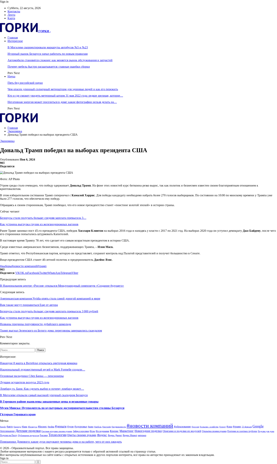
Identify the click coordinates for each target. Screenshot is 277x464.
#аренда (17, 427)
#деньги (61, 426)
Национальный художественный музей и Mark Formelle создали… (42, 369)
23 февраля (247, 427)
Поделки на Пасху (8, 435)
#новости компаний (24, 266)
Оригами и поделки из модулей (182, 431)
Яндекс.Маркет (130, 435)
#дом (70, 426)
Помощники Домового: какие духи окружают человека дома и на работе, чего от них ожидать (61, 441)
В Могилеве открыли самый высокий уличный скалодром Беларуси (44, 395)
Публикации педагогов (28, 435)
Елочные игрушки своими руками (56, 431)
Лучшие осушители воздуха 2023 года (24, 382)
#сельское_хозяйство (209, 427)
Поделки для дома (266, 431)
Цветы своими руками (81, 435)
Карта (11, 18)
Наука (11, 76)
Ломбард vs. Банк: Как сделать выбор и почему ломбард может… (42, 388)
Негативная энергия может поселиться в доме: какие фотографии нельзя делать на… (62, 102)
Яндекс (102, 435)
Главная (13, 37)
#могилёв (106, 427)
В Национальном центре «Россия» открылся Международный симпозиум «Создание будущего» (62, 285)
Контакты (14, 11)
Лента (11, 14)
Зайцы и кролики (81, 431)
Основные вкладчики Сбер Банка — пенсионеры (32, 376)
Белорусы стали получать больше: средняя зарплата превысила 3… (43, 217)
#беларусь (32, 427)
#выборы (6, 266)
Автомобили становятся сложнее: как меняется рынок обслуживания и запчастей (60, 60)
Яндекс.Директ (115, 435)
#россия (195, 427)
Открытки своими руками (214, 431)
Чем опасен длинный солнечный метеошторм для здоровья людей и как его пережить (63, 89)
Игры (92, 431)
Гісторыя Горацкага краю (18, 414)
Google (258, 426)
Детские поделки (28, 431)
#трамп (42, 266)
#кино (90, 426)
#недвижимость (119, 427)
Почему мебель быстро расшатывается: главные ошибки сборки (49, 66)
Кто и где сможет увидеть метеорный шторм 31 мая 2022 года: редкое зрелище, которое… (65, 95)
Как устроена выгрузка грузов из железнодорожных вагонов (39, 224)
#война (51, 426)
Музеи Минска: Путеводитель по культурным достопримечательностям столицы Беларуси (62, 408)
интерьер (142, 435)
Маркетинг (126, 431)
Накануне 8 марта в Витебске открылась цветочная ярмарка (38, 363)
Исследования (102, 431)
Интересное (15, 41)
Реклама (44, 435)
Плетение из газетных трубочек (242, 431)
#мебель (98, 427)
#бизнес (42, 426)
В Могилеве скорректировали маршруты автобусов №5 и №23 (48, 47)
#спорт (222, 427)
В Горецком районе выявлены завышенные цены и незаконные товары (49, 401)
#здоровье (80, 426)
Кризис (114, 431)
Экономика (7, 141)
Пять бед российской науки (25, 82)
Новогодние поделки (148, 431)
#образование (182, 426)
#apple (3, 427)
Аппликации (7, 431)
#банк (24, 426)
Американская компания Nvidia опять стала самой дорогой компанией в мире (50, 298)
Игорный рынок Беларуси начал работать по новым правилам (48, 53)
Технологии (57, 435)
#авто (10, 426)
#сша (229, 426)
